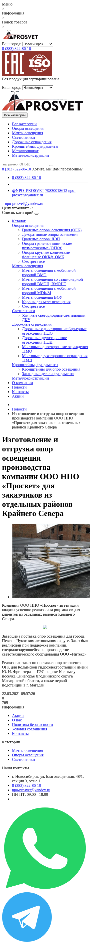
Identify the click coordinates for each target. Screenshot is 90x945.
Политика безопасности (32, 724)
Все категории (24, 124)
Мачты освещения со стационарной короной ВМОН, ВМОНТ (52, 281)
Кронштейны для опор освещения (51, 369)
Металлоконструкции (30, 155)
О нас (17, 720)
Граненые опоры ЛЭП (41, 239)
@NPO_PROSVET (28, 190)
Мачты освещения (27, 133)
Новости (19, 387)
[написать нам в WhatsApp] (45, 890)
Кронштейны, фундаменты (35, 146)
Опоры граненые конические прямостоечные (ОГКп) (47, 245)
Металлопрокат (25, 151)
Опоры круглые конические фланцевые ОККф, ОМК (46, 254)
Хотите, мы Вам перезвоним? (57, 169)
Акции (18, 396)
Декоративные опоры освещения (50, 234)
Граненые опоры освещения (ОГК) (52, 230)
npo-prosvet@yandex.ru (22, 203)
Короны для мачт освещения (46, 302)
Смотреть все (33, 261)
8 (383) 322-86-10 (16, 48)
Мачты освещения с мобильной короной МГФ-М (49, 290)
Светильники (23, 137)
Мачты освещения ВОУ (42, 297)
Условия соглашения (29, 729)
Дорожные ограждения (32, 142)
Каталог (19, 221)
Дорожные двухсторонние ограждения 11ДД (44, 340)
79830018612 (56, 190)
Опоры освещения (28, 128)
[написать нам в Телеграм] (27, 941)
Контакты (20, 392)
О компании (22, 383)
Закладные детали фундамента (48, 374)
